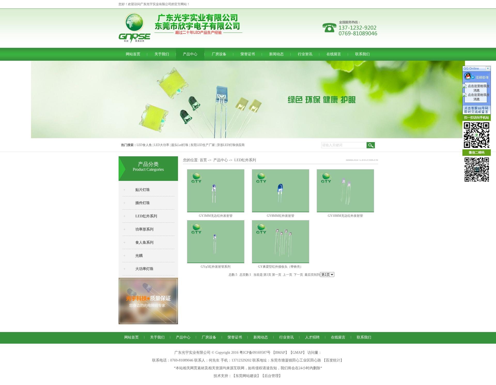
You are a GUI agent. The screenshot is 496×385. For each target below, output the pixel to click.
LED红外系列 (146, 216)
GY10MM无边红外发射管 (345, 216)
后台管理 (271, 376)
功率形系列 (144, 229)
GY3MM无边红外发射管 (216, 216)
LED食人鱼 (144, 145)
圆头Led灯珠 (179, 145)
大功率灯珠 (144, 269)
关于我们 (161, 54)
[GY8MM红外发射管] (280, 211)
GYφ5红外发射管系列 (215, 266)
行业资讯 (305, 54)
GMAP (297, 353)
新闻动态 (276, 54)
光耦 (139, 256)
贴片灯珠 (142, 190)
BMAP (280, 353)
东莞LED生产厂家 (202, 145)
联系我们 (362, 54)
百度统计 (333, 360)
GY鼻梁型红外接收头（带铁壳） (280, 266)
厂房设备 (219, 54)
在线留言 (334, 54)
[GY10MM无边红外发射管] (345, 211)
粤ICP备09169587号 (254, 353)
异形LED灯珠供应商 (231, 145)
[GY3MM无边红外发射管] (215, 211)
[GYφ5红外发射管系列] (215, 262)
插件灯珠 (142, 203)
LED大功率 (161, 145)
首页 (203, 160)
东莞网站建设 (246, 376)
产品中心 (190, 54)
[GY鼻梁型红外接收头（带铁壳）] (280, 262)
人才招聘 (312, 337)
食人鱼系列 (144, 242)
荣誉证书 (248, 54)
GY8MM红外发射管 (280, 216)
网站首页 (133, 54)
